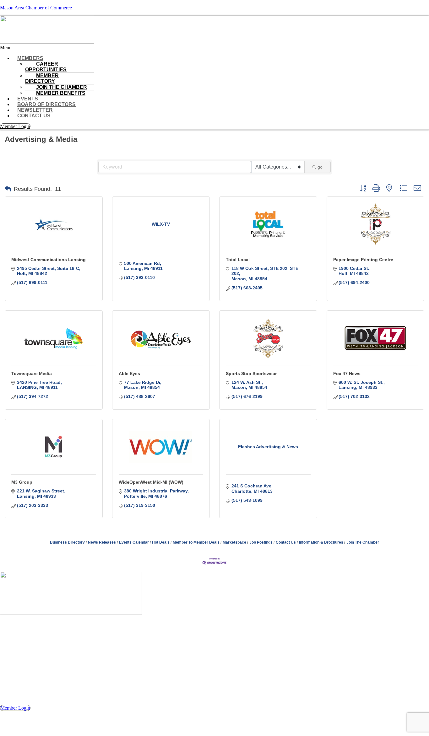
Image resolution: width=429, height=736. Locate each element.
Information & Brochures (321, 542)
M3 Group (21, 482)
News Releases (102, 542)
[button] (214, 48)
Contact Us (34, 115)
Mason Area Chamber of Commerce (36, 7)
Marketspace (234, 542)
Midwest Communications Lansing (48, 259)
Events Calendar (134, 542)
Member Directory (42, 78)
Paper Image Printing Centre (363, 259)
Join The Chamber (362, 542)
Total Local (238, 259)
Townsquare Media (31, 373)
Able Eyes (129, 373)
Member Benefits (60, 93)
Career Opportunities (46, 66)
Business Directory (67, 542)
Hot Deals (161, 542)
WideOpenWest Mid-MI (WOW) (151, 482)
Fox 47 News (347, 373)
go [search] (320, 166)
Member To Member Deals (196, 542)
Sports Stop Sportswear (251, 373)
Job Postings (261, 542)
